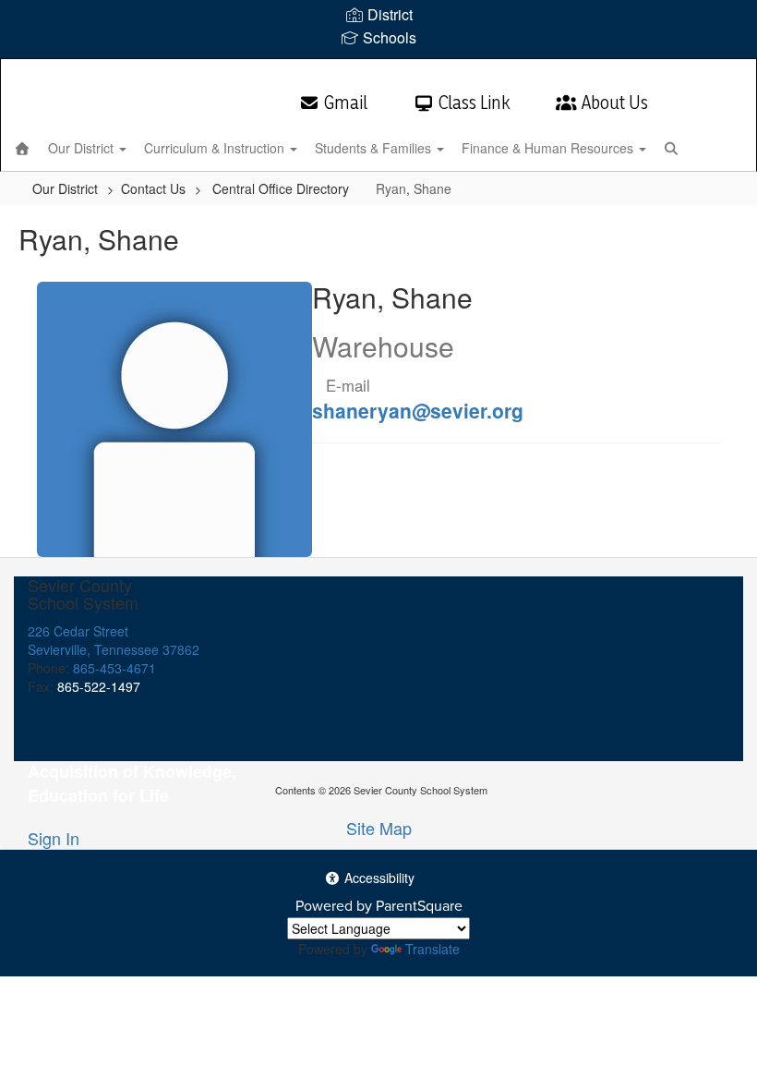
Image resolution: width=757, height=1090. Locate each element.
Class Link (474, 102)
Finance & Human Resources (549, 148)
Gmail (345, 102)
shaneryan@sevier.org (417, 410)
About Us (615, 102)
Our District (82, 148)
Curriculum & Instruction (216, 148)
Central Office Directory (280, 188)
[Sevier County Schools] (378, 70)
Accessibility (378, 877)
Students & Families (375, 148)
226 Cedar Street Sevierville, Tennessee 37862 (113, 640)
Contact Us (153, 188)
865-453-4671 (114, 668)
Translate (432, 948)
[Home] (22, 148)
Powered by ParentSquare (379, 905)
